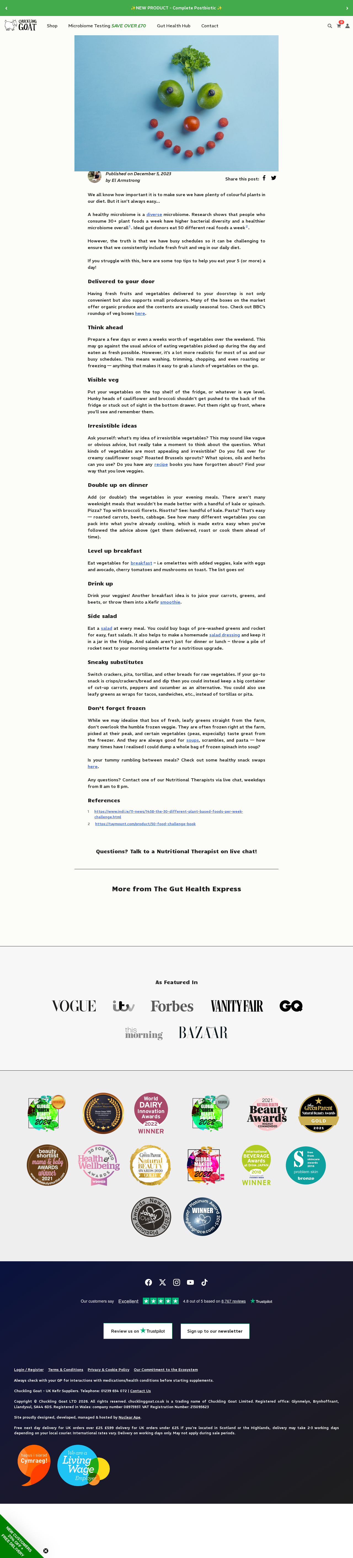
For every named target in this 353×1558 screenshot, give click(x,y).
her (138, 313)
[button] (22, 1536)
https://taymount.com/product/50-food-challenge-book (145, 824)
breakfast (141, 563)
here (93, 766)
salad (106, 628)
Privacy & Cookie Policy (108, 1369)
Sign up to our (215, 1331)
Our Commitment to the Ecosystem (166, 1369)
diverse (154, 214)
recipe (161, 464)
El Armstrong (126, 180)
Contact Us (140, 1391)
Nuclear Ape (129, 1417)
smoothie (170, 602)
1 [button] (129, 226)
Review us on (125, 1331)
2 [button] (247, 226)
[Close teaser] (46, 1551)
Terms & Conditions (65, 1369)
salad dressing (224, 635)
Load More (176, 915)
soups (192, 740)
